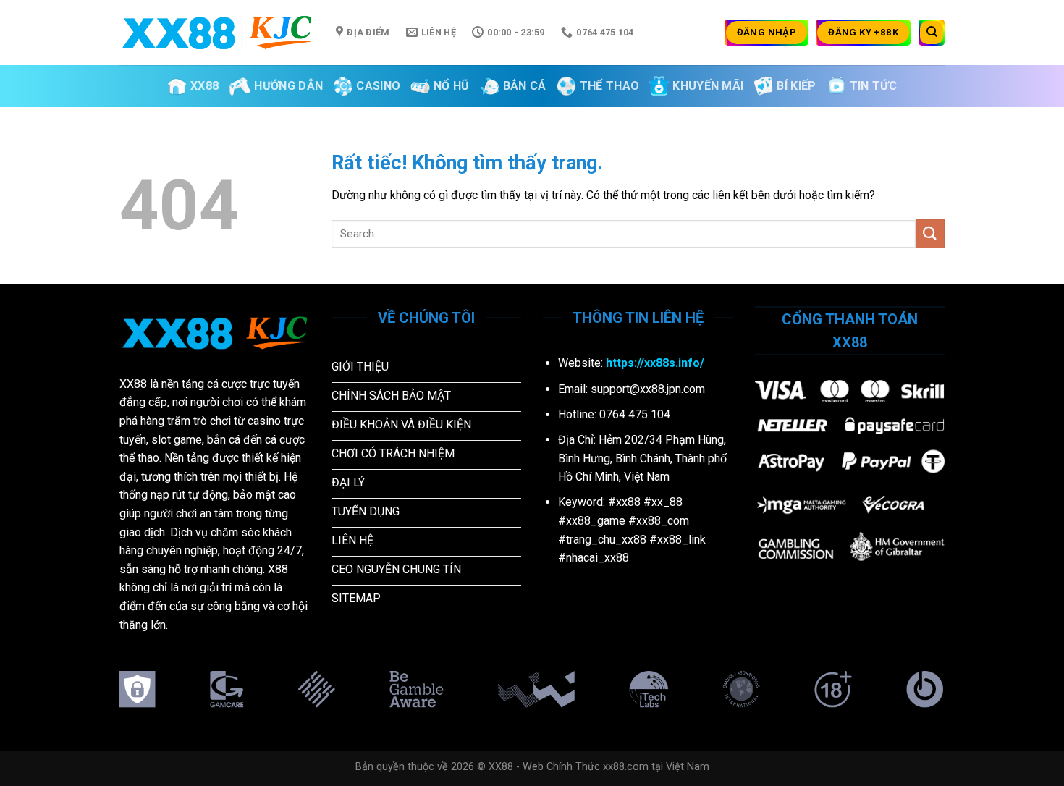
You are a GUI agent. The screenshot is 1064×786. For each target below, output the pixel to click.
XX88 (204, 86)
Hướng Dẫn (288, 86)
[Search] (931, 32)
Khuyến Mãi (707, 86)
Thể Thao (610, 86)
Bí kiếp (796, 86)
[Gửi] (930, 233)
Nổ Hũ (452, 86)
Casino (378, 86)
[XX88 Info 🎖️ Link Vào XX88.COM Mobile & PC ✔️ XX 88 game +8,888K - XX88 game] (216, 32)
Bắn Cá (524, 86)
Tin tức (873, 86)
